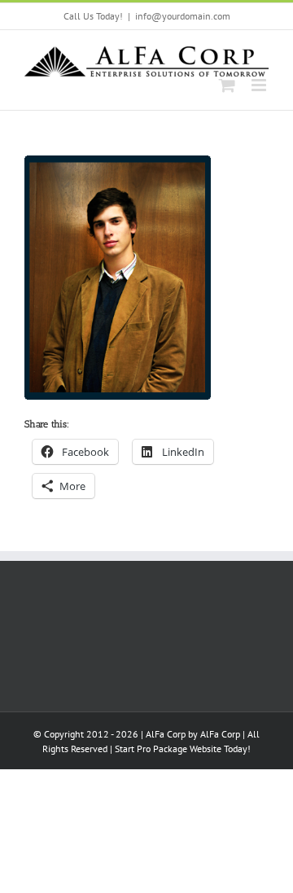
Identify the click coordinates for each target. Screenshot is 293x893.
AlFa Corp (220, 734)
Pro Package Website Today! (194, 748)
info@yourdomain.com (182, 16)
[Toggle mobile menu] (260, 85)
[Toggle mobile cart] (227, 85)
